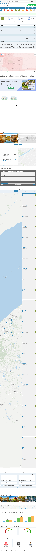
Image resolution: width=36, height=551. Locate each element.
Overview (4, 7)
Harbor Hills (3, 175)
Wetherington (4, 177)
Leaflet (35, 70)
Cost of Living (11, 191)
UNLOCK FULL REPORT (32, 5)
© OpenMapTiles (33, 70)
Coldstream (3, 173)
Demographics (20, 7)
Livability (32, 1)
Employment (20, 191)
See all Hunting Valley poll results (18, 487)
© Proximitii (26, 70)
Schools (29, 191)
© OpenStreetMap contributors (29, 70)
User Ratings (33, 191)
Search (1, 3)
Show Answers (18, 184)
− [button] (20, 467)
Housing (25, 191)
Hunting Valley (6, 3)
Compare (18, 144)
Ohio (2, 3)
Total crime (2, 27)
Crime (15, 191)
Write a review (2, 485)
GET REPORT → (11, 87)
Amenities (7, 191)
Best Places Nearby (30, 7)
